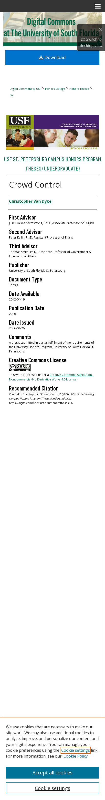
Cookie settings (75, 750)
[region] (52, 759)
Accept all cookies (52, 772)
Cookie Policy (75, 756)
